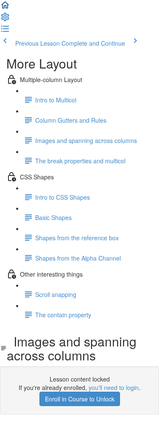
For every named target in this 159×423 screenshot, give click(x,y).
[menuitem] (5, 19)
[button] (5, 7)
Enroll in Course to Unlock (79, 399)
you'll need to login (114, 387)
